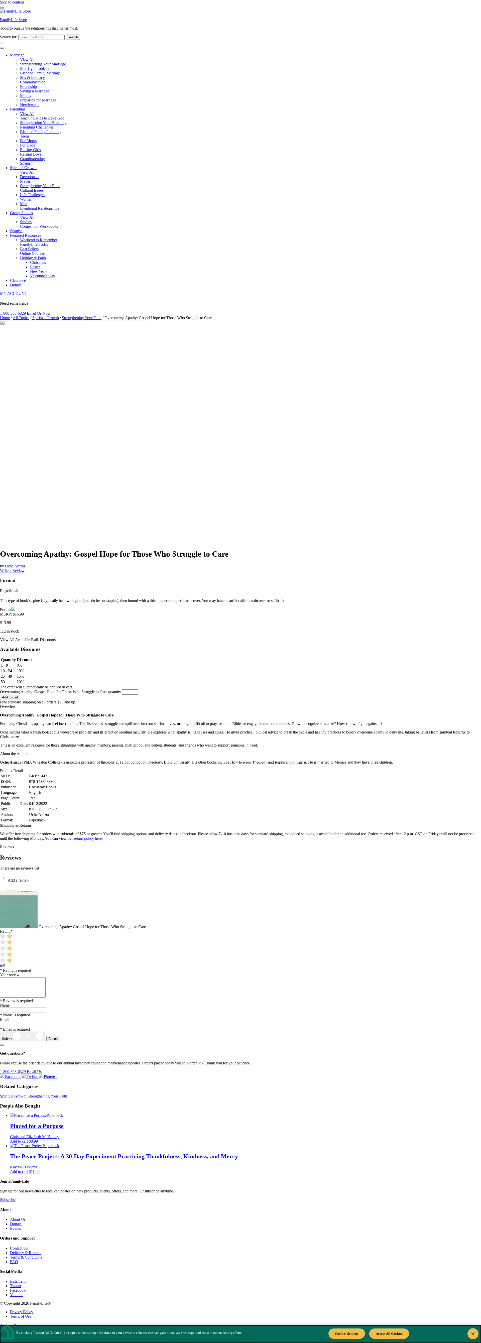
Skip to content (12, 2)
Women (26, 199)
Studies (26, 222)
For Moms (28, 141)
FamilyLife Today (34, 244)
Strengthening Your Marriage (43, 64)
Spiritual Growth (23, 168)
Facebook (18, 1290)
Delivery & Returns (25, 1253)
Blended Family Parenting (40, 132)
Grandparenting (32, 159)
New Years (38, 271)
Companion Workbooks (39, 226)
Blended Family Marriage (40, 73)
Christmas (38, 262)
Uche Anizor (15, 566)
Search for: (8, 37)
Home (5, 318)
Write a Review (12, 570)
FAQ (14, 1262)
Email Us (34, 1071)
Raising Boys (30, 154)
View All (27, 59)
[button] (24, 1141)
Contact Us (19, 1248)
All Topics (21, 318)
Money (25, 95)
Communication (32, 82)
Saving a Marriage (34, 91)
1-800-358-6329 (13, 313)
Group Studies (21, 213)
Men (23, 204)
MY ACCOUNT (13, 293)
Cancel (53, 1039)
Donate (16, 285)
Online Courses (32, 253)
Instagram (18, 1281)
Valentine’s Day (42, 276)
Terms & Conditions (26, 1257)
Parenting (17, 109)
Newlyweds (29, 104)
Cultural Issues (31, 190)
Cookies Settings (346, 1333)
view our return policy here (80, 838)
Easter (35, 267)
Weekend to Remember (38, 240)
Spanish (26, 163)
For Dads (27, 145)
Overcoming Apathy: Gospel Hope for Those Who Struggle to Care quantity (60, 692)
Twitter (15, 1286)
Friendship (28, 86)
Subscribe (8, 1199)
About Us (18, 1219)
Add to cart (10, 697)
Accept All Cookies (389, 1333)
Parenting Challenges (37, 127)
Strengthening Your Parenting (43, 122)
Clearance (18, 280)
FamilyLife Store (13, 20)
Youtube (16, 1295)
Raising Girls (30, 150)
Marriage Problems (35, 68)
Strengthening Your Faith (40, 186)
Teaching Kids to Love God (42, 118)
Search (73, 37)
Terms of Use (20, 1316)
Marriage (17, 55)
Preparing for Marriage (38, 100)
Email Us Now (39, 313)
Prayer (25, 181)
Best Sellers (29, 249)
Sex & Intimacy (32, 77)
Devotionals (29, 177)
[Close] (472, 1333)
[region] (240, 1334)
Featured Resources (25, 235)
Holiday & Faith (33, 258)
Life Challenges (32, 195)
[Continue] (2, 1045)
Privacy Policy (21, 1312)
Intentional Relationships (39, 208)
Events (15, 1228)
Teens (24, 136)
